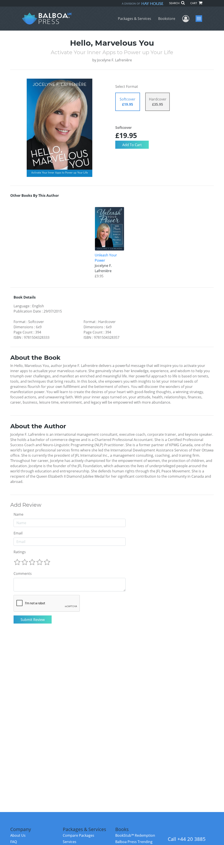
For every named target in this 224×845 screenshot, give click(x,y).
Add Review (25, 505)
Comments (23, 573)
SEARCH (174, 3)
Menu (200, 19)
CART (194, 3)
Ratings (20, 552)
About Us (18, 835)
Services (69, 841)
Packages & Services (134, 18)
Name (18, 514)
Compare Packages (78, 835)
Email (18, 533)
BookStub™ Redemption (135, 835)
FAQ (13, 841)
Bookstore (166, 18)
